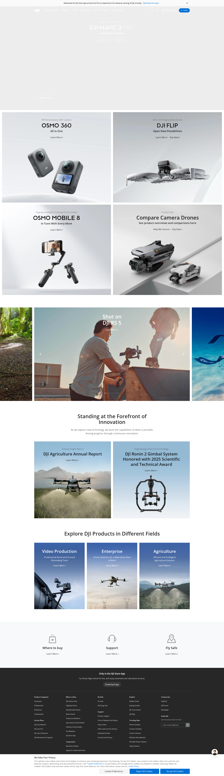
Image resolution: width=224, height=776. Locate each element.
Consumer (38, 701)
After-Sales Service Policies (107, 729)
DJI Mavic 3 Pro (46, 98)
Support (106, 10)
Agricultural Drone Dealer (75, 723)
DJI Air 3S (43, 101)
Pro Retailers (70, 731)
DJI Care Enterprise (41, 733)
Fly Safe (100, 701)
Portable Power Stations (138, 742)
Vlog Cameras (134, 746)
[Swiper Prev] (3, 56)
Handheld (65, 10)
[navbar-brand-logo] (40, 10)
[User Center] (157, 10)
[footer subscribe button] (188, 725)
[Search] (152, 10)
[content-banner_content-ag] (72, 479)
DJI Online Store (71, 701)
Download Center (104, 733)
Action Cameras (135, 733)
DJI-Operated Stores (73, 710)
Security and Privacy (105, 737)
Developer (165, 710)
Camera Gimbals (135, 729)
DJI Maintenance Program (43, 737)
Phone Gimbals (134, 725)
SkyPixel (164, 701)
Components (38, 714)
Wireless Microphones (137, 737)
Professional (38, 705)
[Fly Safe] (171, 644)
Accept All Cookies (175, 771)
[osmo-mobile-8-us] (56, 250)
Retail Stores (70, 714)
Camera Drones (51, 10)
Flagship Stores (71, 705)
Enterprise (38, 710)
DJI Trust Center (135, 710)
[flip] (167, 157)
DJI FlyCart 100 (45, 94)
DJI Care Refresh (40, 725)
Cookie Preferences (96, 763)
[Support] (112, 644)
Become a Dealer (72, 746)
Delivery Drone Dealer (74, 727)
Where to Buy (118, 10)
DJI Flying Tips (103, 705)
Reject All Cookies (144, 771)
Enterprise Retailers (73, 718)
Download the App (150, 3)
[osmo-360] (56, 157)
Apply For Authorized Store (75, 750)
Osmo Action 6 (45, 105)
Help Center (102, 725)
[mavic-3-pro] (112, 58)
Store (185, 10)
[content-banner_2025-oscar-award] (151, 479)
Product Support (103, 716)
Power (75, 10)
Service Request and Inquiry (108, 720)
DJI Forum (164, 705)
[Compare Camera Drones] (167, 250)
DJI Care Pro (38, 729)
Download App (112, 684)
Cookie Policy (133, 766)
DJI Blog (132, 714)
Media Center (134, 701)
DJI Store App (70, 735)
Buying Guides (134, 705)
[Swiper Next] (221, 56)
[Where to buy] (52, 644)
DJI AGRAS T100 (45, 90)
